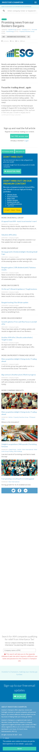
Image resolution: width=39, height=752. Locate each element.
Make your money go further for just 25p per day (16, 6)
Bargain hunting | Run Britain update (14, 302)
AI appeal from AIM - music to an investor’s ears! (19, 221)
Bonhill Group (12, 29)
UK (28, 37)
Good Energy (10, 31)
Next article (19, 151)
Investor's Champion (12, 2)
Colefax (19, 449)
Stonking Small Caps (13, 202)
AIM (4, 37)
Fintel (35, 449)
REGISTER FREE (13, 171)
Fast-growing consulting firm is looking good (17, 479)
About (7, 738)
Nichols (11, 417)
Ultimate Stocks (12, 194)
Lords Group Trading (7, 451)
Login (26, 141)
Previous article (8, 151)
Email (12, 41)
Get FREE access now (19, 136)
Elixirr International (27, 449)
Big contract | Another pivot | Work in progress (18, 375)
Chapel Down (12, 449)
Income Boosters (12, 196)
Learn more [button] (28, 744)
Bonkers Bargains (12, 200)
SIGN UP (20, 696)
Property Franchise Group (27, 31)
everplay (24, 29)
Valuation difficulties (9, 235)
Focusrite (34, 29)
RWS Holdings (18, 451)
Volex (3, 419)
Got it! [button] (20, 748)
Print (18, 41)
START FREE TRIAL (12, 210)
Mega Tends (11, 198)
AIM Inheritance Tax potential (16, 37)
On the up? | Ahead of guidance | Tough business (19, 289)
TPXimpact (32, 417)
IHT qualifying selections (14, 204)
